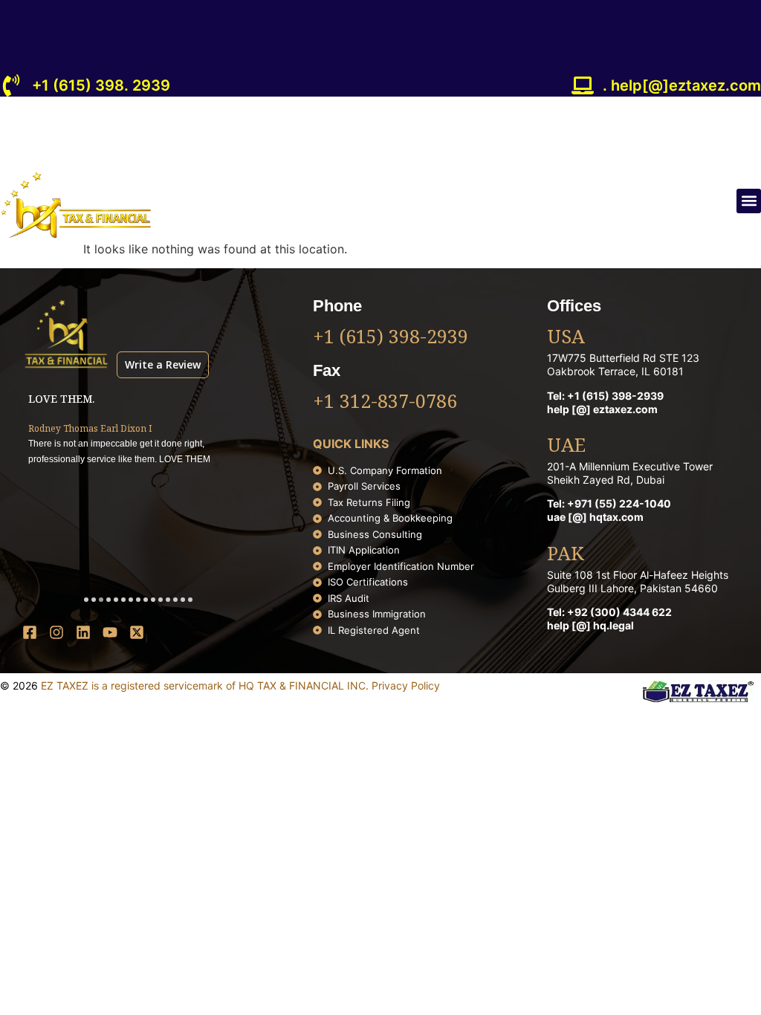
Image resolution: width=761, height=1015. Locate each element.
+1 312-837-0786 (385, 403)
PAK (565, 555)
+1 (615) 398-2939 (390, 338)
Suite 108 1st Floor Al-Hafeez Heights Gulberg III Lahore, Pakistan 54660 (637, 581)
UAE (566, 446)
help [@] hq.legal (590, 625)
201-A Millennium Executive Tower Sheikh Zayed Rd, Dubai (630, 473)
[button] (748, 201)
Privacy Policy (406, 685)
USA (566, 338)
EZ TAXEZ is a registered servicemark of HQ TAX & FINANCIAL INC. (206, 685)
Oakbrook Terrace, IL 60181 (615, 371)
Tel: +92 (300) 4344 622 (609, 612)
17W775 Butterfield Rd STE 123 (623, 357)
